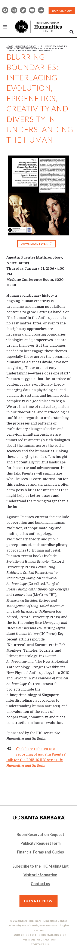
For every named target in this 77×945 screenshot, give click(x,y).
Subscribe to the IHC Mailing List (40, 866)
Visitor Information (40, 875)
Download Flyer (34, 243)
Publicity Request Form (41, 843)
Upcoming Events (26, 46)
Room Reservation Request (40, 834)
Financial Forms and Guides (40, 852)
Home (9, 46)
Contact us (40, 883)
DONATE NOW (62, 10)
